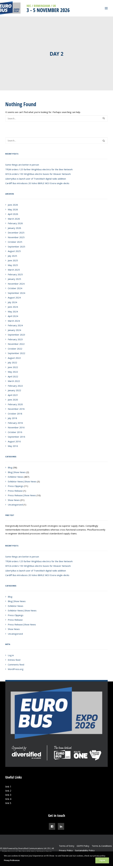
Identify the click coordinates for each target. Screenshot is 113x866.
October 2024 (15, 288)
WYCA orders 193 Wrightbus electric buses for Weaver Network (38, 173)
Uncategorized (15, 504)
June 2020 (13, 399)
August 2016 (14, 441)
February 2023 (15, 339)
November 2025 (16, 237)
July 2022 (12, 362)
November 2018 (16, 408)
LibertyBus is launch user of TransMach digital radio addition (35, 178)
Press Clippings (15, 486)
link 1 (8, 786)
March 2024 (14, 320)
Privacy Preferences (12, 860)
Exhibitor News (15, 476)
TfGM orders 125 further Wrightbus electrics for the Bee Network (39, 169)
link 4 (8, 799)
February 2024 (15, 325)
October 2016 (15, 432)
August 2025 (14, 251)
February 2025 (15, 274)
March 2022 (14, 381)
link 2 (8, 790)
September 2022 (16, 353)
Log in (11, 655)
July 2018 (12, 418)
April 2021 (13, 395)
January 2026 (14, 228)
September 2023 (16, 334)
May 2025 (13, 265)
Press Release (15, 490)
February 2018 (15, 422)
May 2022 (13, 371)
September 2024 (16, 292)
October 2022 (15, 348)
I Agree (102, 860)
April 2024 (13, 316)
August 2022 (14, 357)
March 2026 (14, 218)
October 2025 (15, 241)
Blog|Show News (17, 472)
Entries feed (14, 659)
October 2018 (15, 413)
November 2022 (16, 343)
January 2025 (14, 278)
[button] (103, 118)
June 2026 (13, 204)
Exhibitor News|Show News (22, 481)
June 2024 (13, 306)
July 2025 (12, 255)
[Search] (56, 118)
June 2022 (13, 367)
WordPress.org (15, 669)
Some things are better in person (22, 164)
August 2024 (14, 297)
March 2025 (14, 269)
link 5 (8, 803)
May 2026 (13, 209)
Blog (10, 467)
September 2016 (16, 436)
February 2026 (15, 223)
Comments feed (16, 664)
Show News (14, 500)
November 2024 (16, 283)
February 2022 (15, 385)
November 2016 (16, 427)
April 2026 (13, 214)
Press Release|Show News (22, 495)
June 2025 (13, 260)
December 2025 (16, 232)
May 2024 (13, 311)
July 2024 (12, 302)
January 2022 (14, 390)
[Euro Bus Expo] (33, 8)
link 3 (8, 794)
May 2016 (13, 445)
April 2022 (13, 376)
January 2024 (14, 330)
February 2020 (15, 404)
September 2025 (16, 246)
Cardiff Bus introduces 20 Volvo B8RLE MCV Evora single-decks (37, 183)
